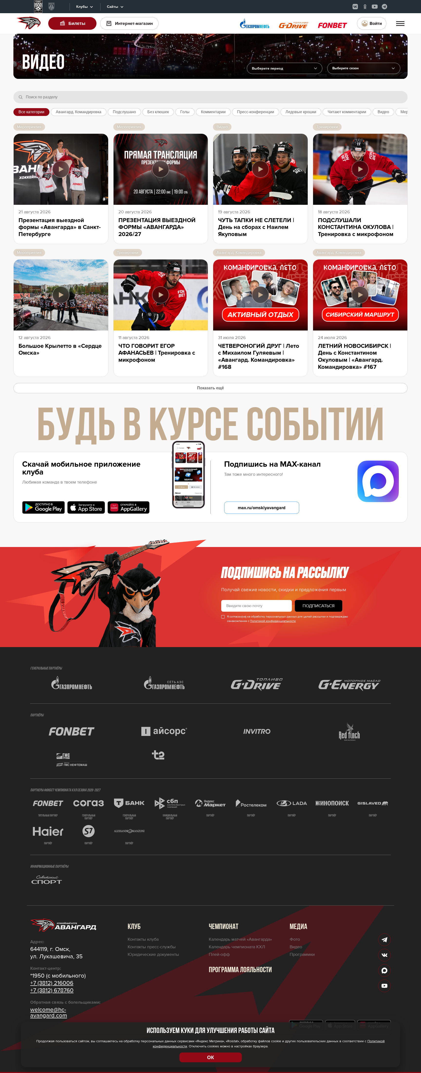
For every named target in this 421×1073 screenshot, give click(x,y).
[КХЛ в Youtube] (375, 6)
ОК (210, 1057)
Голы (185, 112)
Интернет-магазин (134, 23)
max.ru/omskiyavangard (262, 507)
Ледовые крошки (301, 112)
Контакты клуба (143, 939)
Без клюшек (158, 112)
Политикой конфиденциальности (273, 621)
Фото (295, 939)
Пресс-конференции (255, 112)
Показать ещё (210, 388)
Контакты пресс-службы (152, 946)
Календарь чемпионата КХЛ (237, 946)
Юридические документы (153, 954)
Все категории (31, 112)
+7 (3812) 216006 (51, 983)
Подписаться (319, 606)
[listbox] (363, 68)
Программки (302, 954)
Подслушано (124, 112)
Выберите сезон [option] (345, 68)
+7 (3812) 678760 (52, 990)
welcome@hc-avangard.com (48, 1013)
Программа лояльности (240, 970)
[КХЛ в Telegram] (384, 6)
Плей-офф (219, 954)
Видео (383, 112)
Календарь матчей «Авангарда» (240, 939)
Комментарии (213, 112)
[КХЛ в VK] (355, 6)
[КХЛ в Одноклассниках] (365, 6)
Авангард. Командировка (78, 112)
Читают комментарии (347, 112)
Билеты (76, 23)
